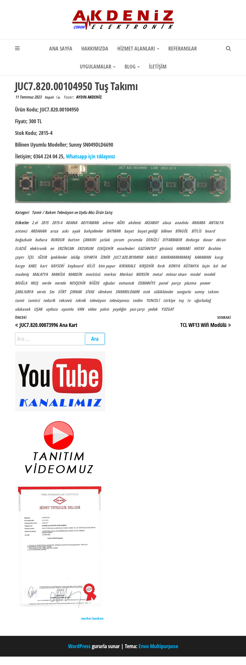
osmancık (126, 283)
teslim (137, 300)
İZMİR (105, 257)
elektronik (38, 248)
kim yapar (106, 266)
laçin (205, 266)
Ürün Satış (103, 212)
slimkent (105, 291)
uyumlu (67, 309)
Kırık (161, 266)
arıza (54, 231)
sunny (199, 291)
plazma (190, 283)
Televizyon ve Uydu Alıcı (75, 212)
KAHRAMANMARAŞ (175, 257)
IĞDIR (42, 257)
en (52, 248)
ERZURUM (85, 248)
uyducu (52, 309)
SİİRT (62, 291)
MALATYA (40, 274)
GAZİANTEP (147, 248)
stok (146, 291)
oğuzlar (109, 283)
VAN (80, 309)
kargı (218, 257)
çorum (118, 240)
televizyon (97, 300)
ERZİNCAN (66, 248)
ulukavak (22, 309)
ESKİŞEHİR (105, 248)
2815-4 (57, 222)
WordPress (79, 646)
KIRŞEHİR (146, 266)
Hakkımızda (94, 48)
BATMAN (113, 231)
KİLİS (91, 266)
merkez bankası (92, 618)
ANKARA (198, 222)
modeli (209, 274)
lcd (215, 266)
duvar (207, 240)
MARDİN (75, 274)
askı (65, 231)
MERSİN (142, 274)
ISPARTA (90, 257)
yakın (104, 309)
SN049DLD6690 (127, 291)
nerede (60, 283)
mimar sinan (176, 274)
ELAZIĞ (20, 248)
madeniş (22, 274)
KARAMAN (202, 257)
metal (157, 274)
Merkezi (125, 274)
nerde (46, 283)
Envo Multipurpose (158, 646)
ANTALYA (215, 222)
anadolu (181, 222)
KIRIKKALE (127, 266)
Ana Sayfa (60, 48)
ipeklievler (58, 257)
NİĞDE (94, 283)
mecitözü (93, 274)
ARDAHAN (38, 231)
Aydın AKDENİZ (89, 97)
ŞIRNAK (76, 291)
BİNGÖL (181, 231)
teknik (80, 300)
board (210, 231)
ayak (76, 231)
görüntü (165, 248)
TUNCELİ (153, 300)
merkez (110, 274)
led (223, 266)
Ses (51, 291)
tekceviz (65, 300)
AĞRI (120, 222)
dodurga (192, 240)
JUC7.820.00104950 (128, 257)
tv (188, 300)
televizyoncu (119, 300)
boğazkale (23, 240)
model (195, 274)
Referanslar (182, 48)
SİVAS (89, 291)
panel (163, 283)
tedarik (49, 300)
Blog (130, 66)
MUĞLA (21, 283)
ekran (221, 240)
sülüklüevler (163, 291)
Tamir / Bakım (44, 212)
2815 (44, 222)
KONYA (174, 266)
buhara (41, 240)
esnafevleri (125, 248)
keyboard (75, 266)
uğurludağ (202, 300)
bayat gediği (147, 231)
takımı (213, 291)
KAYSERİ (57, 266)
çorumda (135, 240)
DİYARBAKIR (172, 240)
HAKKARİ (183, 248)
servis (41, 291)
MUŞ (34, 283)
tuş (181, 300)
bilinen (166, 231)
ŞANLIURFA (24, 291)
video (92, 309)
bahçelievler (93, 231)
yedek (153, 309)
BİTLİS (196, 231)
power (205, 283)
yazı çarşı (137, 309)
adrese (107, 222)
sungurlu (184, 291)
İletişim (157, 66)
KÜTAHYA (190, 266)
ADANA (71, 222)
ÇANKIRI (89, 240)
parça (176, 283)
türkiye (169, 300)
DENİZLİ (152, 240)
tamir (19, 300)
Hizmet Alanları (136, 48)
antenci (21, 231)
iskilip (75, 257)
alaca (166, 222)
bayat (129, 231)
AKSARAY (151, 222)
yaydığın (119, 309)
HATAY (199, 248)
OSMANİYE (146, 283)
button (73, 240)
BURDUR (57, 240)
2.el (35, 222)
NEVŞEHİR (77, 283)
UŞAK (38, 309)
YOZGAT (167, 309)
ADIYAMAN (90, 222)
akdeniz (134, 222)
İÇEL (30, 257)
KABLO (151, 257)
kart (43, 266)
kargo (20, 266)
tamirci (34, 300)
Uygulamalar (96, 66)
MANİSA (57, 274)
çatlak (105, 240)
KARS (32, 266)
